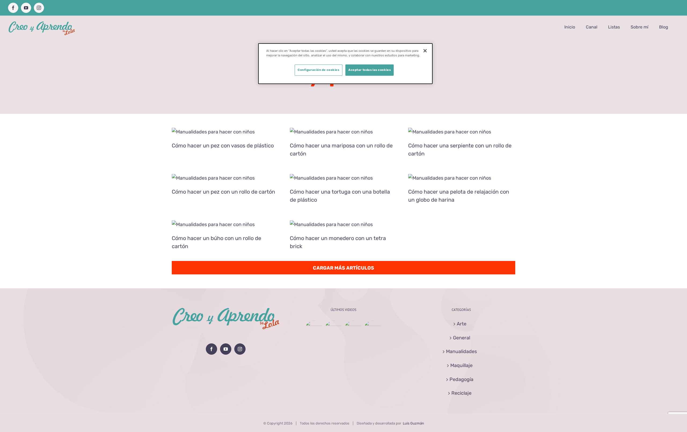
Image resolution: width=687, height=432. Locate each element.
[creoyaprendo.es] (225, 132)
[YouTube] (225, 349)
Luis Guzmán (413, 423)
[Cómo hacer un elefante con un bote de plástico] (333, 329)
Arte (461, 324)
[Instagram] (240, 349)
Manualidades (461, 351)
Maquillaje (461, 365)
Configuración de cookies (318, 70)
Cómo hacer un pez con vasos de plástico (223, 145)
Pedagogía (461, 379)
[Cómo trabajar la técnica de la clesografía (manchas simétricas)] (373, 329)
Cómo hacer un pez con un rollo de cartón (223, 191)
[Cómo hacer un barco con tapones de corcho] (353, 329)
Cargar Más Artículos (343, 268)
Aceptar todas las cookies (369, 70)
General (461, 338)
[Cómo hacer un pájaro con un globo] (314, 329)
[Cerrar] (425, 51)
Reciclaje (461, 393)
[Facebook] (211, 349)
